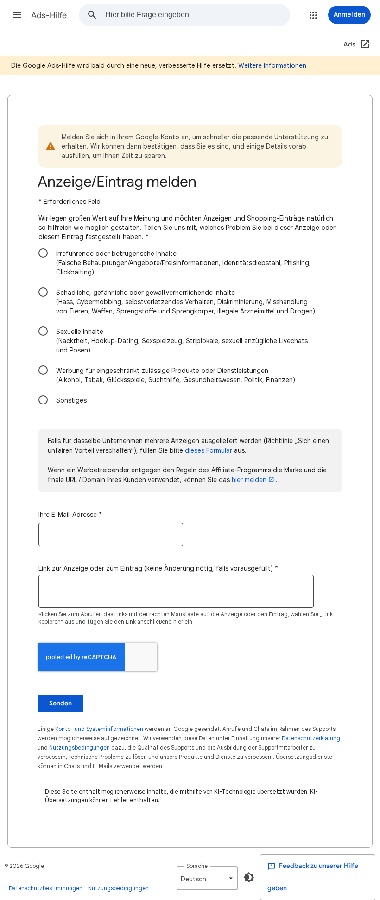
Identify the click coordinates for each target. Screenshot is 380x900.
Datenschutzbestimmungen (45, 888)
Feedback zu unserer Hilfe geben (312, 877)
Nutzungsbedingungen (79, 747)
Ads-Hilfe (49, 15)
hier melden (249, 480)
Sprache (197, 865)
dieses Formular (208, 450)
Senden (60, 703)
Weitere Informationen (272, 65)
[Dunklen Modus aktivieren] (249, 877)
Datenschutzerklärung (311, 738)
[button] (17, 15)
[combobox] (197, 15)
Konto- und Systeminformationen (99, 728)
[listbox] (207, 878)
